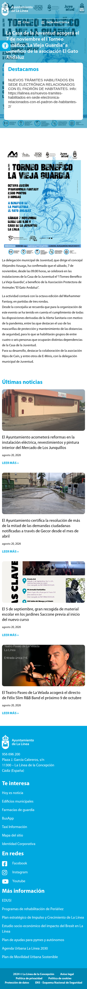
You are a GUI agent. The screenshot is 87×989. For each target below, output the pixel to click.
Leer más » (10, 463)
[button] (5, 45)
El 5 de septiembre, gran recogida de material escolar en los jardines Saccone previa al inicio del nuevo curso (41, 614)
